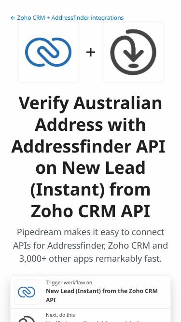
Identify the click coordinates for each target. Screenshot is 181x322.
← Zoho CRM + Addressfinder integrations (67, 18)
